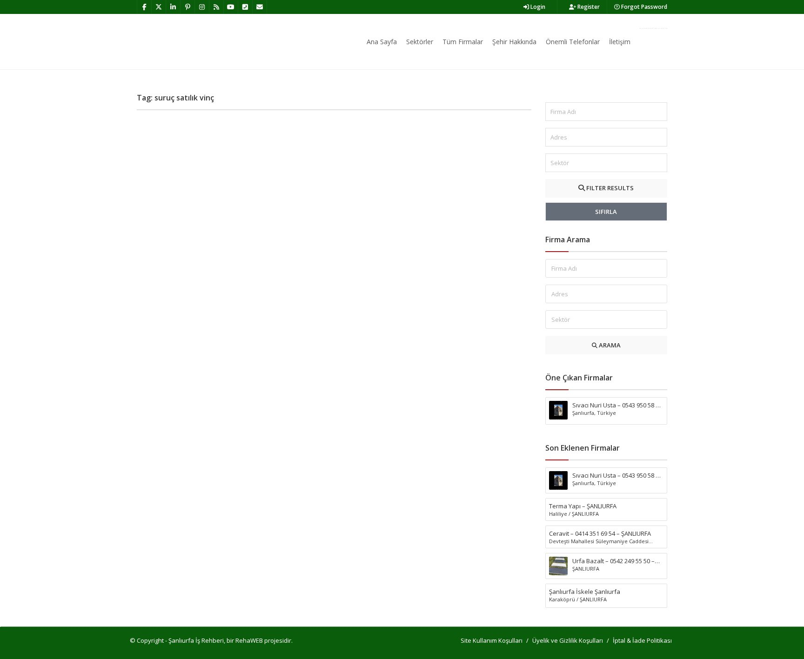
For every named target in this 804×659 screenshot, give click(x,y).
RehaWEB (249, 640)
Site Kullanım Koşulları (492, 640)
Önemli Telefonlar (573, 41)
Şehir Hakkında (514, 41)
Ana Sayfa (382, 41)
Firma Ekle (653, 28)
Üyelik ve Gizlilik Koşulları (567, 640)
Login (537, 7)
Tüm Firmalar (462, 41)
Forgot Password (643, 7)
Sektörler (419, 41)
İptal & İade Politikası (642, 640)
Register (588, 7)
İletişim (619, 41)
